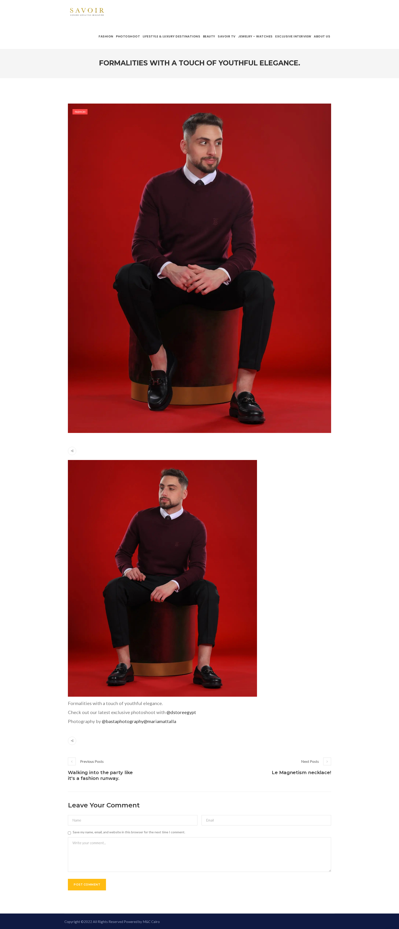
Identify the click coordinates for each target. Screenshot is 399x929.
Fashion (80, 111)
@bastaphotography (123, 721)
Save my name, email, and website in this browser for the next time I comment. (129, 832)
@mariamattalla (160, 721)
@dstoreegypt (181, 712)
